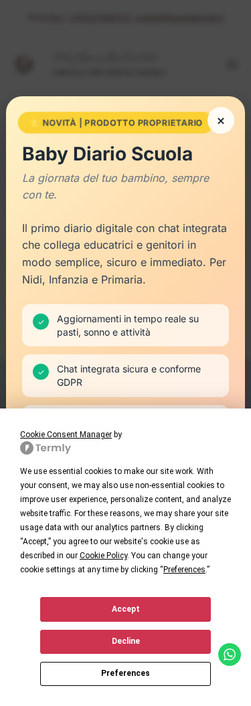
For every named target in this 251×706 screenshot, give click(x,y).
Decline (126, 641)
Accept (126, 609)
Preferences (125, 673)
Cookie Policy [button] (103, 555)
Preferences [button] (184, 569)
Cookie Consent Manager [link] (66, 434)
